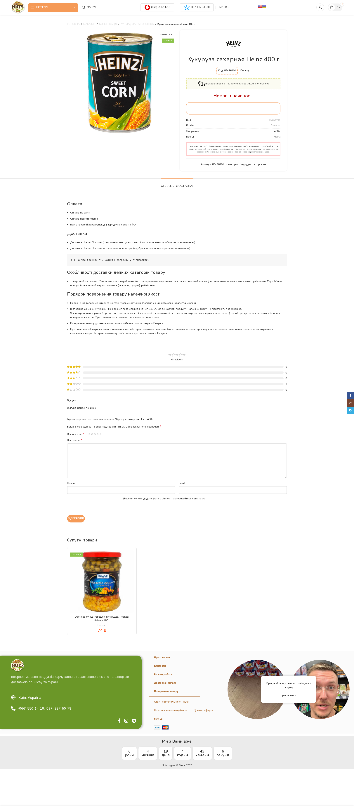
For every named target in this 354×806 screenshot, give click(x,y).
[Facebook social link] (119, 721)
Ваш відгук (74, 440)
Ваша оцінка (75, 433)
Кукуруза (274, 120)
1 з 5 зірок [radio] (89, 434)
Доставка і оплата (165, 682)
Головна (73, 24)
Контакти (160, 665)
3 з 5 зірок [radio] (94, 434)
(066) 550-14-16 (160, 7)
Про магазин (162, 657)
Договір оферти (203, 710)
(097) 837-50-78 (200, 7)
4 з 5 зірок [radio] (97, 434)
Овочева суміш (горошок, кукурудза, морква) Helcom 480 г (102, 618)
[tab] (177, 184)
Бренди (158, 718)
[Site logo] (18, 7)
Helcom (102, 625)
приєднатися (288, 695)
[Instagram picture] (257, 689)
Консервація (108, 24)
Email (182, 483)
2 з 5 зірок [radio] (92, 434)
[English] (260, 6)
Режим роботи (163, 674)
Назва (71, 483)
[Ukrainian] (264, 6)
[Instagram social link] (126, 721)
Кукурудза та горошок (137, 24)
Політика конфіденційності (170, 710)
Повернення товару (166, 691)
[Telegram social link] (134, 721)
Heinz (277, 136)
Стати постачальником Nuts (171, 701)
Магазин (89, 24)
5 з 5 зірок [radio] (100, 434)
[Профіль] (320, 7)
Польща (275, 125)
